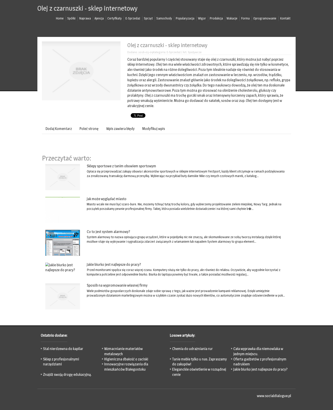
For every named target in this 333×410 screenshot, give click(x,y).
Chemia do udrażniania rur (192, 349)
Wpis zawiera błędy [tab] (120, 129)
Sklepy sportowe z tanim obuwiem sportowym (121, 166)
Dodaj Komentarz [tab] (59, 129)
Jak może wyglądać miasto (106, 199)
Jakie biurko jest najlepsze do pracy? (114, 264)
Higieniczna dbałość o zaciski (126, 359)
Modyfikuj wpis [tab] (153, 129)
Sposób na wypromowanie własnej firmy (117, 285)
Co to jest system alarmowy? (108, 232)
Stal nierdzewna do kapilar (63, 349)
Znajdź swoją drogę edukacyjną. (67, 374)
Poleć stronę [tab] (89, 129)
